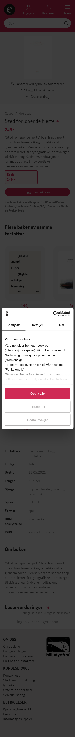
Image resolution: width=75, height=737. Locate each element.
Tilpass (35, 406)
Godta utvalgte (37, 420)
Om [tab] (61, 325)
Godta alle (37, 393)
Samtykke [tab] (13, 325)
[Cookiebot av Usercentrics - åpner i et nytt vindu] (53, 313)
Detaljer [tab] (37, 325)
